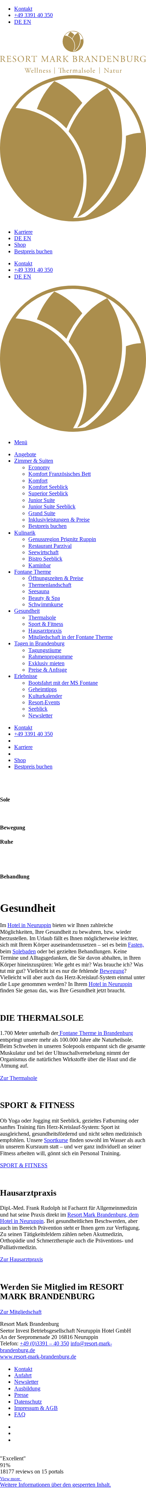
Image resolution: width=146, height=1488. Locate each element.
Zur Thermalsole (18, 1078)
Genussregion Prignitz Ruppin (62, 539)
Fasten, (136, 945)
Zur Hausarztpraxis (21, 1259)
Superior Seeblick (48, 493)
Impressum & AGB (36, 1408)
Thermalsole (42, 618)
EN (27, 22)
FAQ (20, 1414)
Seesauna (38, 591)
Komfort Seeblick (48, 487)
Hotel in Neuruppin (29, 925)
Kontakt (23, 9)
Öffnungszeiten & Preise (55, 578)
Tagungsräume (44, 650)
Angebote (25, 454)
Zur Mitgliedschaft (20, 1312)
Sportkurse (56, 1140)
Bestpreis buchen (33, 251)
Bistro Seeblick (45, 559)
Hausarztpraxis (45, 631)
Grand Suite (41, 513)
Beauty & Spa (44, 598)
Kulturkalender (45, 696)
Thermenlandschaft (49, 585)
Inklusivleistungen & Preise (59, 520)
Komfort (37, 481)
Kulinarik (24, 533)
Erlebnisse (25, 676)
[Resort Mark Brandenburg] (73, 72)
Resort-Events (44, 702)
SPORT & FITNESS (23, 1165)
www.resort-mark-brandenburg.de (38, 1357)
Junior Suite (41, 500)
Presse (21, 1395)
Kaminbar (39, 565)
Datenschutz (28, 1402)
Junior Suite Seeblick (51, 506)
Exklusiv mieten (46, 663)
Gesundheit (27, 611)
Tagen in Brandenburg (39, 643)
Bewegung (112, 971)
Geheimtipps (42, 689)
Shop (20, 245)
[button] (55, 1485)
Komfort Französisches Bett (59, 474)
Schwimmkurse (45, 604)
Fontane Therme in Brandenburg (95, 1033)
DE (18, 22)
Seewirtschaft (43, 552)
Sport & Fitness (45, 624)
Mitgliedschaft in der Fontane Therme (70, 637)
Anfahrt (23, 1375)
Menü (20, 442)
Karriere (23, 232)
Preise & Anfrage (47, 670)
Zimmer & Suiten (33, 461)
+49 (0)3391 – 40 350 (44, 1343)
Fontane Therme (32, 572)
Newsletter (40, 715)
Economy (39, 467)
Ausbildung (27, 1388)
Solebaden (24, 951)
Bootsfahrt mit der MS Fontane (63, 683)
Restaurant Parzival (50, 546)
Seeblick (37, 709)
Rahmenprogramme (50, 657)
